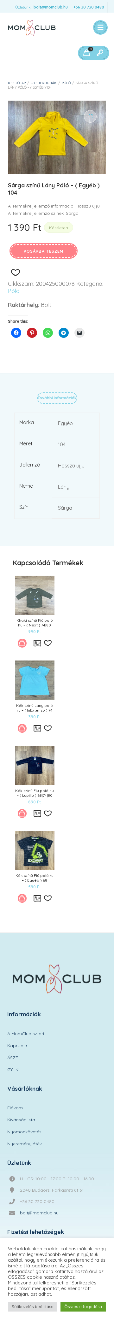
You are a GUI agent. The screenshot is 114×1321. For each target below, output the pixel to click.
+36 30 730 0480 (88, 7)
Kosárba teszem (43, 251)
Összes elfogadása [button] (83, 1306)
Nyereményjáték (24, 1144)
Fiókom (15, 1108)
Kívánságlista (21, 1120)
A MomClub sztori (25, 1033)
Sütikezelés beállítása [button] (33, 1306)
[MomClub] (31, 28)
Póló (66, 83)
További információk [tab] (57, 398)
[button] (90, 116)
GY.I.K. (13, 1069)
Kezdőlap (17, 83)
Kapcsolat (18, 1045)
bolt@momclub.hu (51, 7)
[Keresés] (99, 53)
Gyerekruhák (44, 83)
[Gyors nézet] (37, 643)
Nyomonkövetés (24, 1132)
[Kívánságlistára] (15, 272)
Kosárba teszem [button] (24, 645)
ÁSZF (12, 1057)
